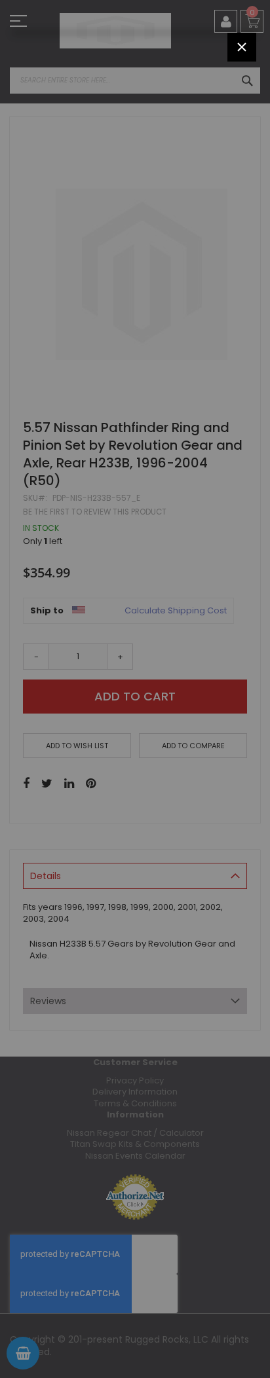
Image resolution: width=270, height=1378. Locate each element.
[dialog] (135, 689)
